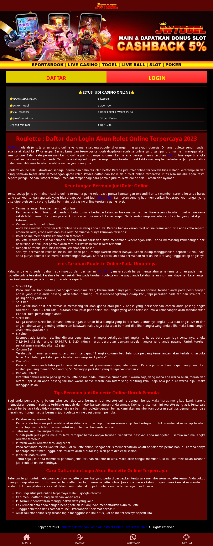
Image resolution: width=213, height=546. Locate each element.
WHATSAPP (133, 543)
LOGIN (157, 77)
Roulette (13, 147)
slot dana (104, 271)
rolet (170, 155)
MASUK (26, 543)
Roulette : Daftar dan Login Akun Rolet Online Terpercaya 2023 (103, 527)
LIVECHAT (186, 543)
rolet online (104, 197)
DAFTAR (56, 77)
